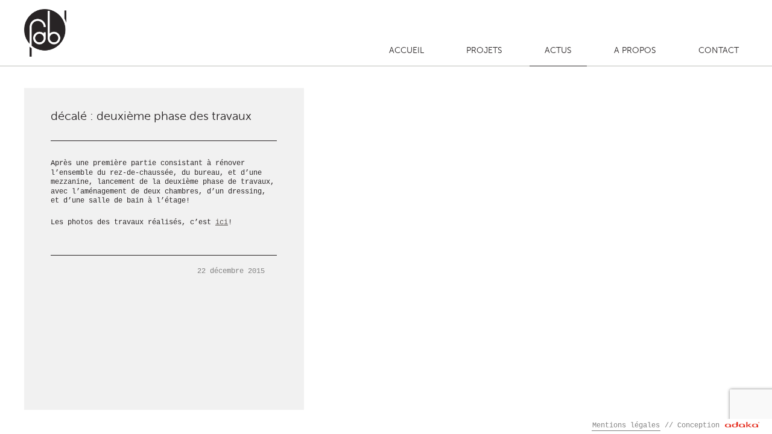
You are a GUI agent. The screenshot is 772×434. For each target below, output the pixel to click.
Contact (718, 50)
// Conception (694, 425)
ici (221, 222)
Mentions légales (626, 425)
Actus (558, 50)
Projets (484, 50)
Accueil (406, 50)
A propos (635, 50)
